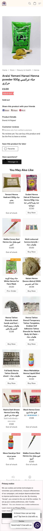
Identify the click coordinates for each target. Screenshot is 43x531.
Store (12, 70)
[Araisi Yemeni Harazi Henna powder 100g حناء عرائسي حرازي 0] (21, 40)
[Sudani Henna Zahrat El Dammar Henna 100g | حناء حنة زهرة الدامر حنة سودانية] (31, 182)
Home (4, 70)
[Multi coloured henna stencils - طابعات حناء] (31, 227)
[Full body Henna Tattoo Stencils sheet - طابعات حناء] (11, 359)
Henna (36, 70)
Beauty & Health (24, 70)
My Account (30, 480)
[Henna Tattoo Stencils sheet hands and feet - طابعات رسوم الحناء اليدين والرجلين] (11, 305)
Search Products (13, 480)
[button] (4, 3)
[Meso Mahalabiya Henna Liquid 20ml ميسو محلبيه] (31, 359)
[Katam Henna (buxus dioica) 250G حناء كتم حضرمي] (31, 266)
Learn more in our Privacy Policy (13, 508)
